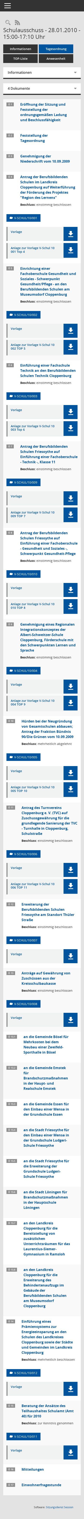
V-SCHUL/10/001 (25, 218)
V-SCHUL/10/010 (25, 574)
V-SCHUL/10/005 (25, 757)
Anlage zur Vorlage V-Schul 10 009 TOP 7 (32, 514)
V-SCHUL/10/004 (25, 671)
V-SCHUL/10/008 (25, 1004)
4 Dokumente (19, 88)
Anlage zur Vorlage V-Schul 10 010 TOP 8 (32, 606)
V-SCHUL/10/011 (25, 1436)
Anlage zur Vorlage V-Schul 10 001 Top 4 (32, 250)
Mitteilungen (33, 1469)
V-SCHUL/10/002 (25, 315)
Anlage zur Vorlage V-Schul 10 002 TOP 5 (32, 346)
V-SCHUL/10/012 (25, 1373)
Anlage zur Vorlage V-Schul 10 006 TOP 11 (32, 886)
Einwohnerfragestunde (41, 1485)
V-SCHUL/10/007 (25, 940)
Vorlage (16, 232)
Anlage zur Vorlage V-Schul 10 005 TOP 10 (32, 789)
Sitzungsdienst (59, 1507)
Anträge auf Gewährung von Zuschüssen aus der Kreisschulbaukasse (46, 978)
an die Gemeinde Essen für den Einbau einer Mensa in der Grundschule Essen (46, 1109)
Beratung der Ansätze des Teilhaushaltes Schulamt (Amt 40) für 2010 (48, 1410)
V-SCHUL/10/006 (25, 854)
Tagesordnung (56, 49)
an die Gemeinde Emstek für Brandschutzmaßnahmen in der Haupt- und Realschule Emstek (45, 1078)
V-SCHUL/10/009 (25, 482)
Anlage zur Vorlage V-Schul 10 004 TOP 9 (32, 702)
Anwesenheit (56, 59)
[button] (71, 234)
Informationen (20, 49)
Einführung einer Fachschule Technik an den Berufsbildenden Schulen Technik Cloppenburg (48, 370)
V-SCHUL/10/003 (25, 396)
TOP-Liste (20, 59)
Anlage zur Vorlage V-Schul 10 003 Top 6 (32, 428)
